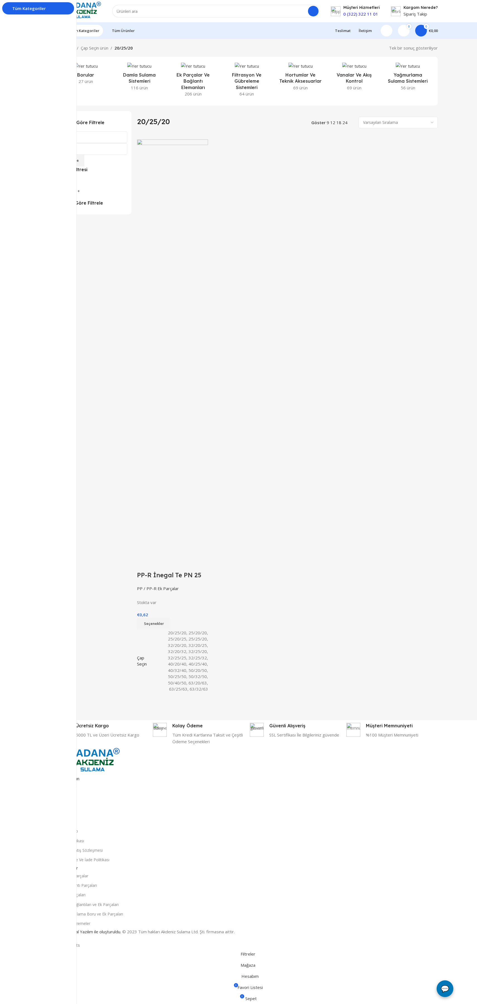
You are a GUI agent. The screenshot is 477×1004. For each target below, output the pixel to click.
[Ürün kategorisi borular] (86, 74)
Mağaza (63, 793)
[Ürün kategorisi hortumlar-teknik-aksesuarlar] (301, 78)
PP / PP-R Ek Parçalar (158, 588)
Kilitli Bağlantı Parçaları (76, 885)
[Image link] (88, 761)
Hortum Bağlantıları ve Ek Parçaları (87, 904)
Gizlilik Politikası (70, 840)
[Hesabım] (386, 30)
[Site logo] (78, 10)
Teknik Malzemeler (73, 923)
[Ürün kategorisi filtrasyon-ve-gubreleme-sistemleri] (247, 81)
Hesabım (64, 821)
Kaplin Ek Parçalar (72, 875)
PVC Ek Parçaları (70, 894)
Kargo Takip (67, 831)
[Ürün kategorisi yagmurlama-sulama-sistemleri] (408, 78)
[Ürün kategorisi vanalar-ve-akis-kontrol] (354, 78)
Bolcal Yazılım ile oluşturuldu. (94, 931)
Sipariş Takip (415, 14)
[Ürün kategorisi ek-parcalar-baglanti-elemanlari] (193, 81)
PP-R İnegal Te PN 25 (169, 575)
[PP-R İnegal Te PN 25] (172, 347)
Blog (60, 802)
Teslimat (64, 812)
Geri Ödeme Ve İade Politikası (82, 859)
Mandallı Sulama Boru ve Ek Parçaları (89, 914)
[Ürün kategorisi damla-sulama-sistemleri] (139, 78)
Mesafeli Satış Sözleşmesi (79, 850)
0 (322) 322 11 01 (360, 14)
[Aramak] (313, 11)
